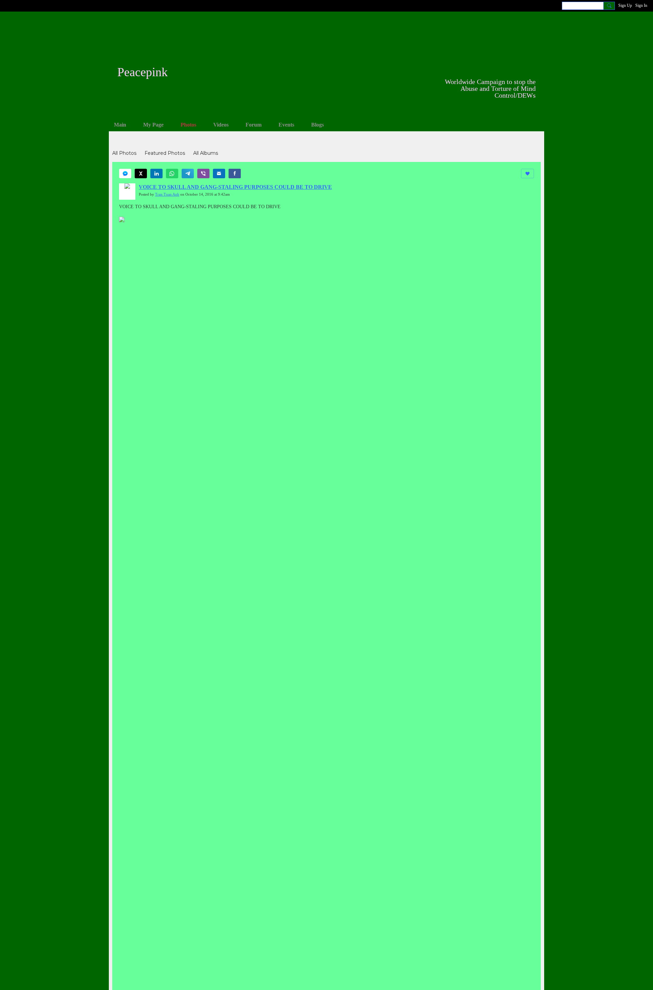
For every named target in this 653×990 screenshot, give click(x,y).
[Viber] (203, 173)
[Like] (527, 173)
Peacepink (142, 72)
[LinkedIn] (156, 173)
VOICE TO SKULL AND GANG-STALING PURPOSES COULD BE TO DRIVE (235, 187)
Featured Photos (165, 153)
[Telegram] (188, 173)
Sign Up (625, 5)
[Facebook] (235, 173)
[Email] (219, 173)
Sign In (641, 5)
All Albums (205, 153)
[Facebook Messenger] (125, 173)
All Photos (124, 153)
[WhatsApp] (172, 173)
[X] (141, 173)
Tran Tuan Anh (167, 194)
